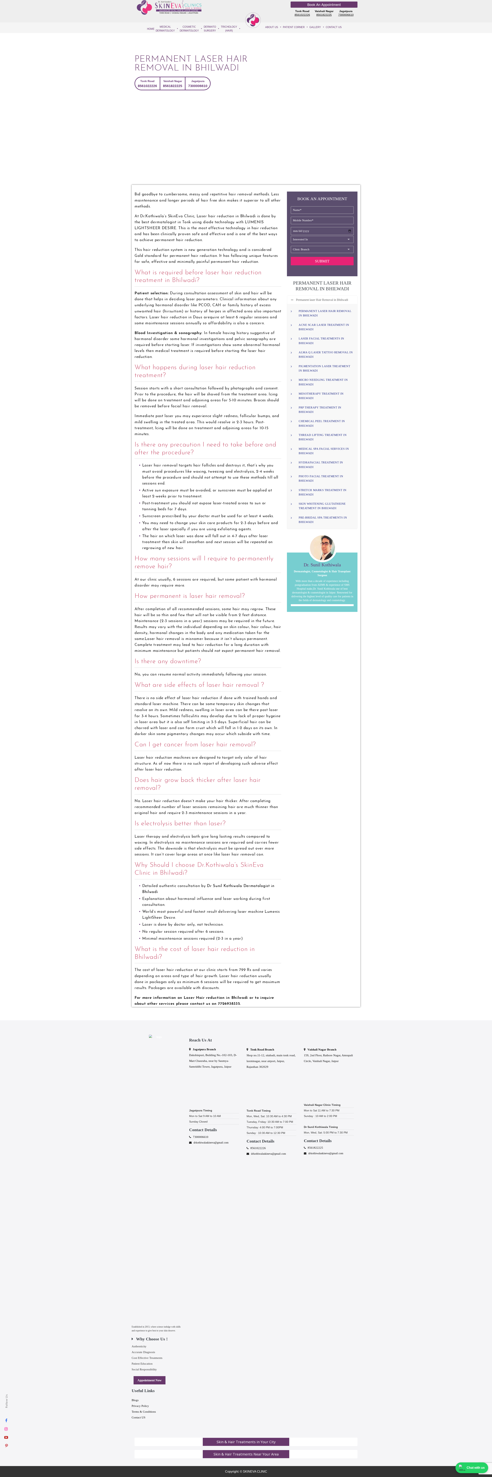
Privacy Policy (140, 1405)
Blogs (135, 1400)
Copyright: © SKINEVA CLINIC (246, 1471)
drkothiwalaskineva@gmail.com (211, 1142)
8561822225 (324, 14)
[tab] (246, 1442)
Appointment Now (149, 1380)
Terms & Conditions (144, 1411)
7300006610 (346, 14)
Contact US (138, 1417)
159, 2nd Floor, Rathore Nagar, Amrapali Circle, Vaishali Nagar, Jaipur (328, 1055)
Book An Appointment (324, 4)
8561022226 (302, 14)
